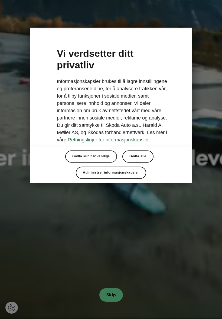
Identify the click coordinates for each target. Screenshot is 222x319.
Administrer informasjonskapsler (111, 172)
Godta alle (137, 156)
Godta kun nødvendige (91, 156)
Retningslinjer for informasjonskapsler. (109, 139)
